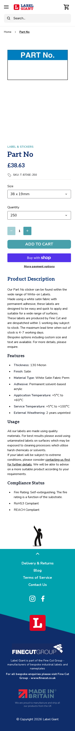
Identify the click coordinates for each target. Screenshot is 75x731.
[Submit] (8, 18)
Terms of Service (37, 577)
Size (10, 186)
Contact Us (37, 584)
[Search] (57, 7)
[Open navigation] (6, 7)
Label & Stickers (20, 147)
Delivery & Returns (38, 563)
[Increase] (27, 231)
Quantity (13, 207)
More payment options (39, 266)
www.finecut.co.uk (43, 678)
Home (7, 32)
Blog (38, 570)
